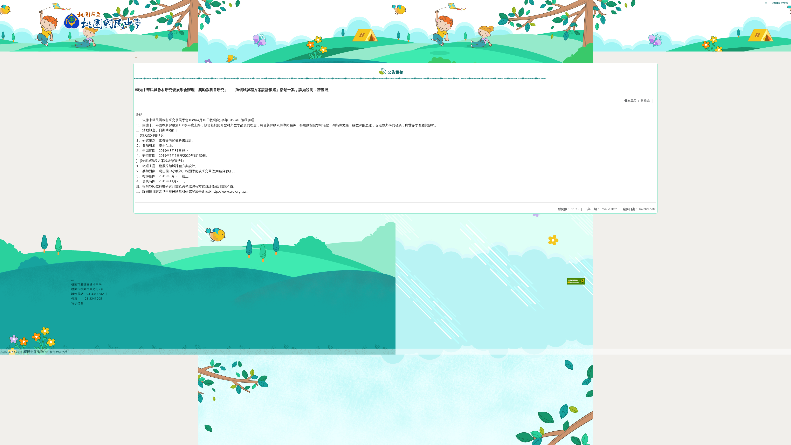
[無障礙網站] (576, 283)
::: (766, 3)
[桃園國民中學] (102, 20)
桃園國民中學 (780, 3)
